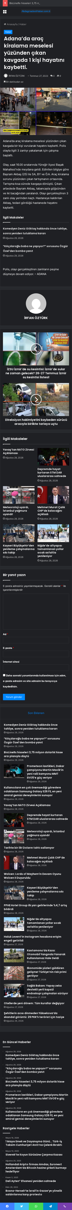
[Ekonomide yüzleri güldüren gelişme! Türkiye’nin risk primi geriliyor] (14, 973)
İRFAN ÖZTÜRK (17, 75)
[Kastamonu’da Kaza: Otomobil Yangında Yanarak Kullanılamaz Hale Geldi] (14, 955)
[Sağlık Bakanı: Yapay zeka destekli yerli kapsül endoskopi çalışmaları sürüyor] (14, 990)
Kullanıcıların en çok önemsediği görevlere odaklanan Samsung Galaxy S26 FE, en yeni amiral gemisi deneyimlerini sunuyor (33, 791)
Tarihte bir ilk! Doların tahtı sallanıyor (29, 848)
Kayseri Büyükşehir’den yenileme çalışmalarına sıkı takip (19, 549)
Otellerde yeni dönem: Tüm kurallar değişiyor (34, 1003)
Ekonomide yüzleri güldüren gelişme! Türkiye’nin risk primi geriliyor (46, 972)
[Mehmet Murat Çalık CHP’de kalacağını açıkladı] (53, 495)
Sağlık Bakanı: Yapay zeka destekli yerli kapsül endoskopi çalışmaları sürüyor (47, 989)
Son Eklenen (36, 713)
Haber (22, 24)
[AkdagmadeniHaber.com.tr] (36, 11)
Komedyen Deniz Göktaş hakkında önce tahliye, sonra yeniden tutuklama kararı (31, 726)
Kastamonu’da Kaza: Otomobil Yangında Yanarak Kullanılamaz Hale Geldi (46, 954)
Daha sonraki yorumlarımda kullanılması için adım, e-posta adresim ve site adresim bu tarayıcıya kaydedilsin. (34, 681)
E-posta (8, 647)
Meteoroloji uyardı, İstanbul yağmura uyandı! (16, 510)
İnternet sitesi (11, 661)
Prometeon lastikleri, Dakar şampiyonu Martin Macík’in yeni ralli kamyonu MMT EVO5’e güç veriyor (45, 771)
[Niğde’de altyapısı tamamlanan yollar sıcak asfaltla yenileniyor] (53, 533)
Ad (5, 634)
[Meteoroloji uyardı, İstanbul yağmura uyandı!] (19, 495)
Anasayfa (11, 24)
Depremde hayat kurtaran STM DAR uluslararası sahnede (51, 472)
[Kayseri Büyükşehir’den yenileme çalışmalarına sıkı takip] (19, 533)
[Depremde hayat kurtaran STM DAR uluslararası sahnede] (53, 457)
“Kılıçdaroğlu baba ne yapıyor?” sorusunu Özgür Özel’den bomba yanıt (32, 740)
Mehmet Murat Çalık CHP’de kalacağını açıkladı (51, 510)
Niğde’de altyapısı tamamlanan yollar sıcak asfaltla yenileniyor (50, 551)
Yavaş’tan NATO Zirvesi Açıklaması (18, 451)
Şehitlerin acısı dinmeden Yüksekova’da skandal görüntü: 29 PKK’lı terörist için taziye (34, 1015)
